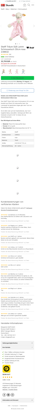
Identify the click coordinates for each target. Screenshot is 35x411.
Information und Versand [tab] (10, 400)
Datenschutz (23, 405)
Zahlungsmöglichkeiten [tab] (10, 343)
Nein (27, 221)
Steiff (2, 9)
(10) (6, 54)
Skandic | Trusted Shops (10, 389)
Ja (24, 221)
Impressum (15, 405)
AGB (9, 405)
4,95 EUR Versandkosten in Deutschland (13, 65)
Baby (7, 9)
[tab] (15, 43)
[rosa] (11, 71)
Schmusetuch (22, 9)
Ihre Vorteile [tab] (6, 347)
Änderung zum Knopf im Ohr (18, 90)
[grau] (4, 71)
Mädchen (14, 9)
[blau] (24, 71)
